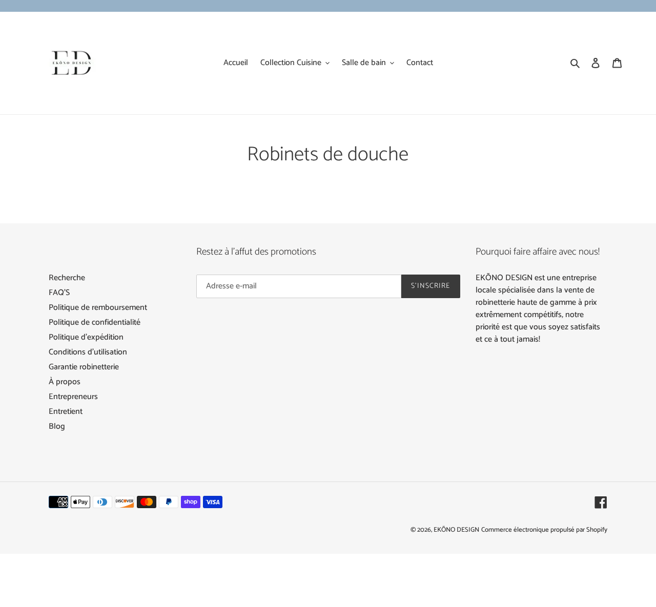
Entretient (66, 411)
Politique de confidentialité (94, 322)
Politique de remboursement (98, 308)
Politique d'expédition (86, 337)
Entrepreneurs (73, 397)
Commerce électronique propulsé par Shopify (544, 530)
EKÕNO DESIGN (456, 530)
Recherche (67, 278)
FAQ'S (59, 293)
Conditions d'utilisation (88, 352)
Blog (57, 426)
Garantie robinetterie (84, 367)
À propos (64, 382)
